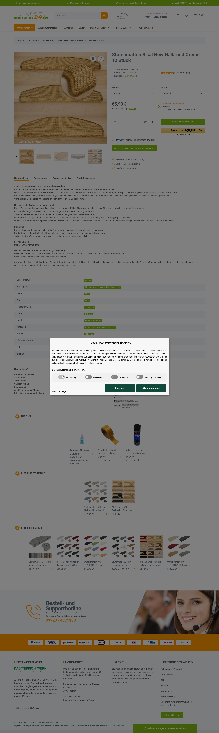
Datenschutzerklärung (62, 370)
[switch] (61, 377)
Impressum (79, 370)
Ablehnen (120, 388)
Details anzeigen (59, 391)
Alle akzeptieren (151, 388)
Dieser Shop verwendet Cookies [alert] (109, 343)
